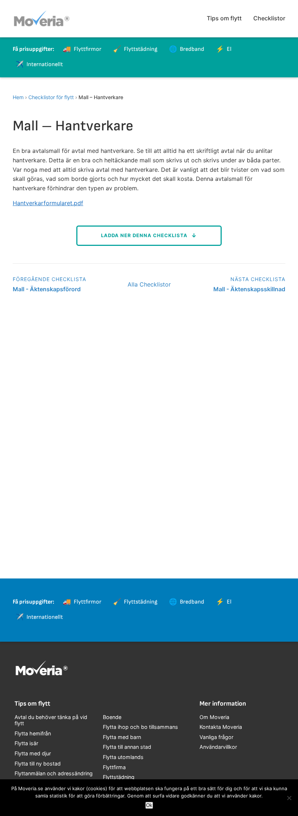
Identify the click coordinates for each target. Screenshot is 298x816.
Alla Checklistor (149, 284)
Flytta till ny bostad (38, 763)
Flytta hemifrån (33, 733)
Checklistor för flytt (51, 97)
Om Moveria (214, 717)
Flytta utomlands (123, 757)
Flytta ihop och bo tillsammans (140, 727)
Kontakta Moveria (221, 727)
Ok (149, 805)
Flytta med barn (122, 737)
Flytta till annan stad (127, 747)
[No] (289, 797)
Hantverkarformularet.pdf (48, 203)
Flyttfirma (114, 767)
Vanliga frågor (216, 737)
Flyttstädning (118, 777)
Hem (18, 97)
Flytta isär (26, 743)
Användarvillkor (218, 747)
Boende (112, 717)
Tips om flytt (224, 18)
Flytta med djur (33, 753)
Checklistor (269, 18)
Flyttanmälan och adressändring (54, 773)
